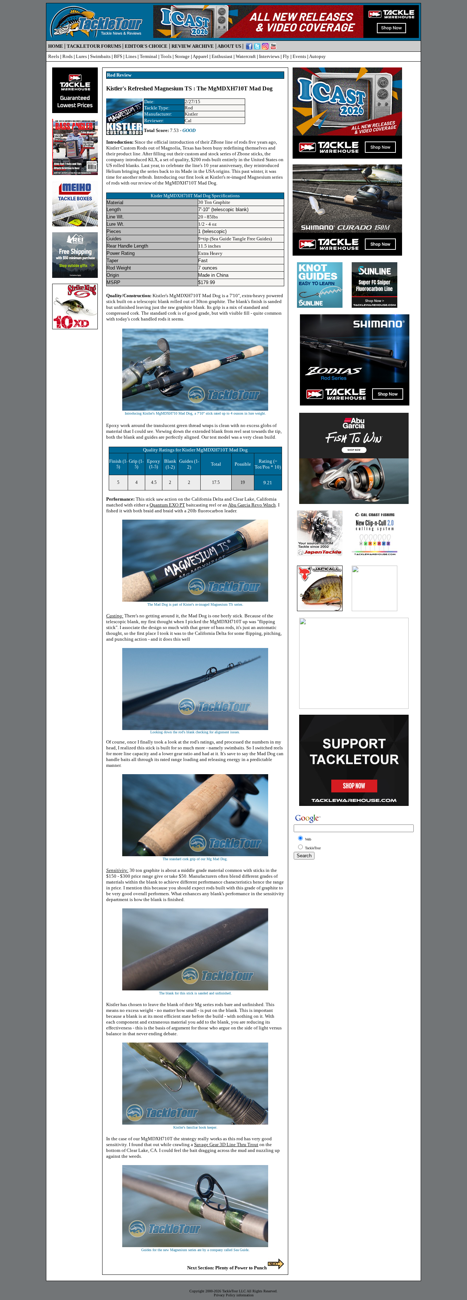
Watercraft (246, 56)
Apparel (200, 56)
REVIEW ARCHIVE (192, 46)
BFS (118, 56)
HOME (55, 46)
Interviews (269, 56)
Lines (131, 56)
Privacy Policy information (234, 1295)
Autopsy (317, 56)
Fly (286, 56)
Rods (67, 56)
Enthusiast (222, 56)
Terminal (148, 56)
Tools (166, 56)
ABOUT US (229, 46)
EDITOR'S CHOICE (146, 46)
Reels (53, 56)
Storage (182, 56)
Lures (81, 56)
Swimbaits (100, 56)
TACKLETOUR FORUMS (94, 46)
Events (299, 56)
